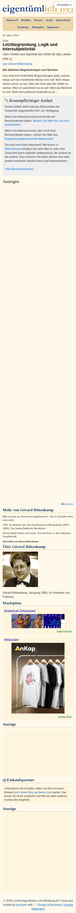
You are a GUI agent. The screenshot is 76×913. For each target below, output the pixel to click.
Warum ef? (12, 20)
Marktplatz (38, 27)
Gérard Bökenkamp (20, 63)
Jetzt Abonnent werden (19, 169)
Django (41, 904)
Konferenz (23, 27)
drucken (68, 504)
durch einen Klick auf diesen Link (32, 792)
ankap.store (65, 716)
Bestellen (26, 20)
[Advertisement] (38, 344)
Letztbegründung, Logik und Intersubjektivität (30, 45)
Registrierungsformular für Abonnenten (29, 138)
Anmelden (64, 4)
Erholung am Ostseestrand (19, 610)
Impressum (53, 27)
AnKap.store (11, 639)
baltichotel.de (64, 631)
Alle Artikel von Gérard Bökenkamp (20, 541)
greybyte (21, 904)
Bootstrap (56, 904)
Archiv (49, 20)
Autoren (38, 20)
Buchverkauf (63, 20)
